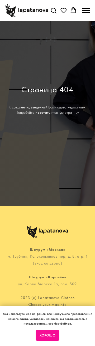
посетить (42, 182)
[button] (53, 10)
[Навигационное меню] (86, 10)
